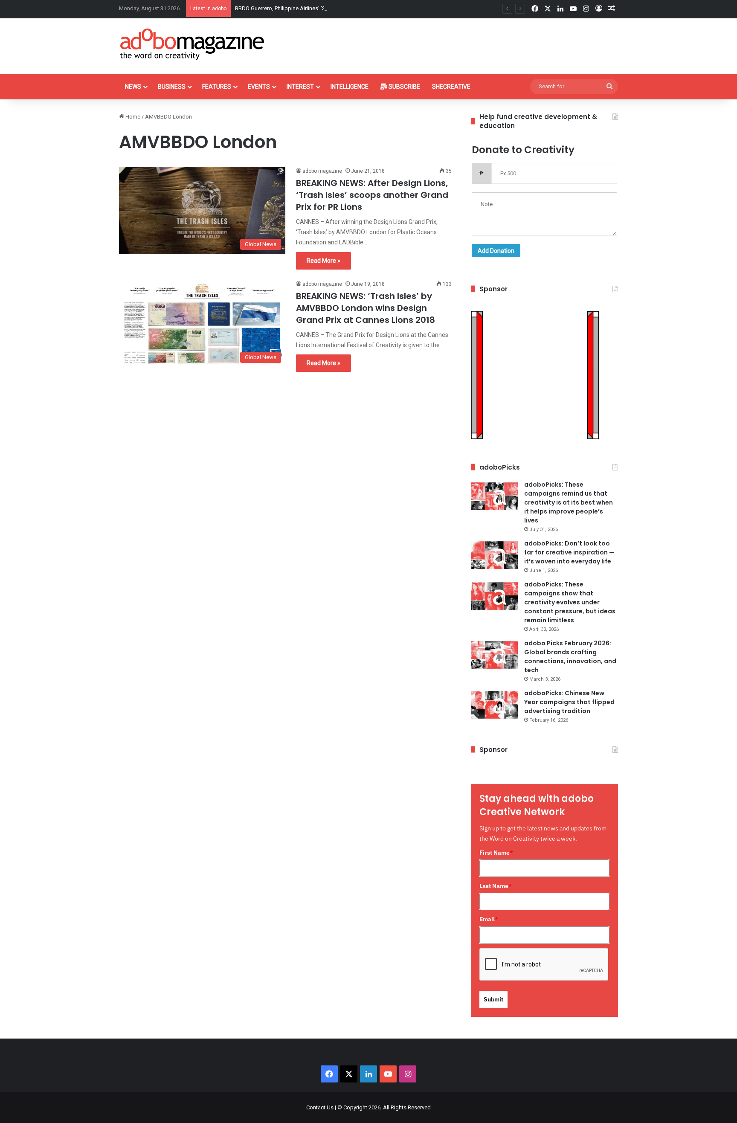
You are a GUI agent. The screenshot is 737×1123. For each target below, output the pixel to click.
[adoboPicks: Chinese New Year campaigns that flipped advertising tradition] (494, 705)
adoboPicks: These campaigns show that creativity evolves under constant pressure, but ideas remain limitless (569, 602)
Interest (300, 86)
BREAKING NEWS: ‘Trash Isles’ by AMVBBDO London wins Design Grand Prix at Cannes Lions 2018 (365, 308)
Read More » (323, 260)
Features (216, 86)
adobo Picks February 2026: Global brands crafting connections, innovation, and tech (570, 656)
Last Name (495, 886)
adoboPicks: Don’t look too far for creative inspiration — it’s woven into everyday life (569, 552)
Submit (493, 999)
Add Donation (496, 250)
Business (172, 86)
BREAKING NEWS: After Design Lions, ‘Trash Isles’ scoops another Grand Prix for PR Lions (372, 195)
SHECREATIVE (451, 86)
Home (132, 116)
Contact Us (320, 1107)
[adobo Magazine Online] (192, 44)
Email (488, 919)
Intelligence (349, 86)
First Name (496, 852)
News (133, 86)
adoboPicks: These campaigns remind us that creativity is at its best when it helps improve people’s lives (568, 502)
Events (259, 86)
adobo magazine (322, 171)
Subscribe (403, 86)
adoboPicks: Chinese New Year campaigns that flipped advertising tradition (569, 702)
